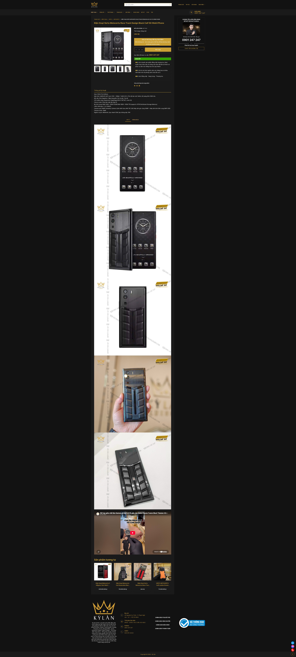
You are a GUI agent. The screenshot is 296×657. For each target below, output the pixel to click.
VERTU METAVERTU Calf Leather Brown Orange (162, 585)
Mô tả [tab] (128, 119)
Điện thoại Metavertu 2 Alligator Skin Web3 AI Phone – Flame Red (103, 585)
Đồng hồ (102, 12)
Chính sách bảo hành (162, 625)
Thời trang (110, 12)
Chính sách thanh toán (162, 628)
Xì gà (148, 12)
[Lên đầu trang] (292, 654)
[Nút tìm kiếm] (170, 4)
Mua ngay (158, 49)
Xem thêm (201, 4)
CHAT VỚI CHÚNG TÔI (191, 48)
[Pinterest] (137, 85)
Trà (152, 12)
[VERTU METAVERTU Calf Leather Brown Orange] (162, 571)
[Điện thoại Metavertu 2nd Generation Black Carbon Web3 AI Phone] (122, 571)
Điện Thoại (93, 12)
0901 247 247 (199, 13)
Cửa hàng (194, 4)
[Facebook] (134, 85)
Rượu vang (136, 12)
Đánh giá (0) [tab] (135, 119)
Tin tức (188, 4)
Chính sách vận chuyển (162, 621)
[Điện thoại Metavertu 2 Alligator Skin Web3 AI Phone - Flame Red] (103, 571)
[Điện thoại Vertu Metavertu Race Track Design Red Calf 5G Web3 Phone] (142, 571)
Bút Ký (143, 12)
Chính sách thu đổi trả (162, 617)
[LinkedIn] (139, 85)
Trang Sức (119, 12)
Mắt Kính (128, 12)
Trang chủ (181, 4)
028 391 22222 (129, 633)
